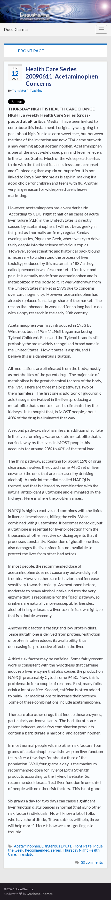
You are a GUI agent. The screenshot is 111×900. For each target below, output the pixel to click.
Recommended (37, 850)
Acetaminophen (27, 846)
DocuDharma (16, 29)
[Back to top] (99, 888)
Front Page (82, 846)
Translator (19, 90)
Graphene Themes (40, 894)
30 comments (92, 862)
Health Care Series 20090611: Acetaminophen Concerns (62, 76)
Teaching (36, 90)
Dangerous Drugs (56, 846)
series (56, 850)
